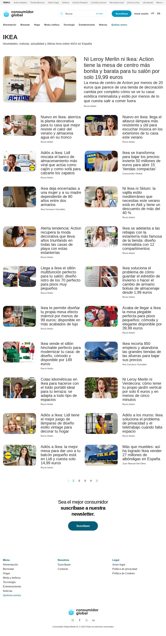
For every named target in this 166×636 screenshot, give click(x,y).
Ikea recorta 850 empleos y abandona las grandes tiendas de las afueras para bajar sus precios (141, 351)
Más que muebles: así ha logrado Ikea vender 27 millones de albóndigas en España (142, 453)
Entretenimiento (87, 25)
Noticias (103, 25)
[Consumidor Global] (18, 13)
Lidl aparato (148, 3)
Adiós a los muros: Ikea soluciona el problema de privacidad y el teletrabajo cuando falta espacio (142, 423)
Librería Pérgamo (80, 3)
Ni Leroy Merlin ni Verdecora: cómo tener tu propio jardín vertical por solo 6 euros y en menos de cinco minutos (141, 389)
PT (152, 13)
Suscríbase (122, 13)
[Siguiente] (97, 481)
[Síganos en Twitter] (86, 620)
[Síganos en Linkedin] (93, 620)
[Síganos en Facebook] (79, 620)
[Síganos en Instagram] (72, 620)
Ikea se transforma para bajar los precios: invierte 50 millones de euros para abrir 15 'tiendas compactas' (141, 161)
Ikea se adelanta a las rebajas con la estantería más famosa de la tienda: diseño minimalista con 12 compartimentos (142, 238)
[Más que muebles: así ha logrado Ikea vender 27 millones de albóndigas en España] (101, 455)
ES (158, 13)
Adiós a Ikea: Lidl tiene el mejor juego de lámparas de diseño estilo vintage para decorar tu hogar (60, 423)
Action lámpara (20, 3)
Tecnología (69, 25)
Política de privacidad (124, 569)
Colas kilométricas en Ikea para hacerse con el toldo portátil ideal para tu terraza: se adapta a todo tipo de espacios (60, 389)
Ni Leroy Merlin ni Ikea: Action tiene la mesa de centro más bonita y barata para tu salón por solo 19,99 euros (122, 68)
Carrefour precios (98, 3)
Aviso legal (118, 564)
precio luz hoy (133, 3)
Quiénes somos (119, 25)
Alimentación (9, 25)
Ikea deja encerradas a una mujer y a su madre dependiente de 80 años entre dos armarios (61, 196)
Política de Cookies (123, 573)
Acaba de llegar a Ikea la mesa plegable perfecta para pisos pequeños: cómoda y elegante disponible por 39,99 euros (142, 318)
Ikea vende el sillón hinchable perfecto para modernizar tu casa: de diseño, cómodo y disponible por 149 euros (61, 353)
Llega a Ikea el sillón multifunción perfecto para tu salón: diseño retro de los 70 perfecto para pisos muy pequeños (60, 278)
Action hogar (53, 3)
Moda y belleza (51, 25)
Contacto (63, 569)
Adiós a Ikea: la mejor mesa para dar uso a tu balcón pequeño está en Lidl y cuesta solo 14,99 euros (60, 455)
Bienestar (25, 25)
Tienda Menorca (37, 3)
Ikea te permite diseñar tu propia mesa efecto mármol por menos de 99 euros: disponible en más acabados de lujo (60, 316)
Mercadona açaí (117, 3)
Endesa (65, 3)
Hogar (37, 25)
